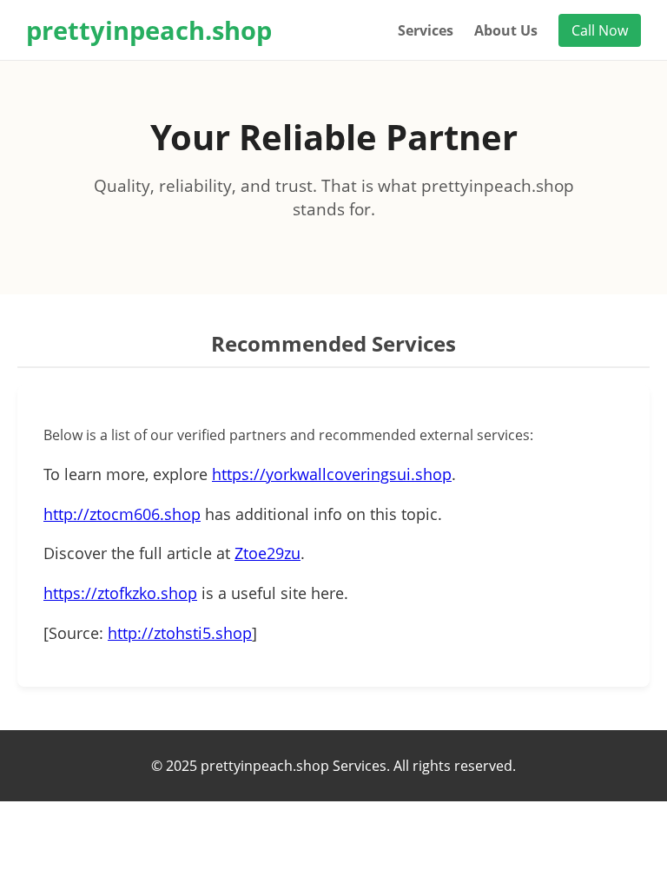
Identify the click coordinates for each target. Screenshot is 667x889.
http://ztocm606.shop (122, 514)
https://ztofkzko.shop (120, 593)
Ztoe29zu (267, 553)
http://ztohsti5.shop (180, 632)
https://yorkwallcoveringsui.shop (332, 474)
